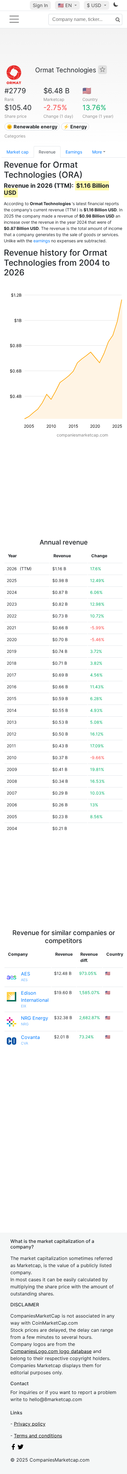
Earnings (74, 151)
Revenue (47, 151)
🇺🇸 (65, 5)
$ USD (95, 5)
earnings (41, 240)
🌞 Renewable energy (31, 127)
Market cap (17, 151)
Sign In (40, 5)
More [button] (97, 151)
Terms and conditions (38, 1436)
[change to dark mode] (115, 5)
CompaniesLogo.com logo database (51, 1351)
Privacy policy (29, 1424)
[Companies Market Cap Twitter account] (21, 1448)
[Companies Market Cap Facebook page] (13, 1448)
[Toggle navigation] (14, 19)
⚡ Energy (75, 127)
